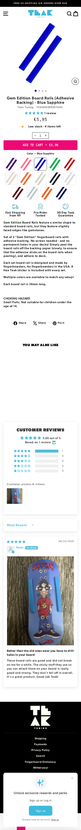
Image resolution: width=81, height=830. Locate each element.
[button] (34, 113)
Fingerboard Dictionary (40, 762)
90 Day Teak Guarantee (65, 214)
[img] (16, 542)
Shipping (41, 738)
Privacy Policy (40, 750)
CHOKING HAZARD (17, 298)
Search (40, 756)
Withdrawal (40, 768)
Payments (40, 744)
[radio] (11, 164)
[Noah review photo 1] (40, 601)
